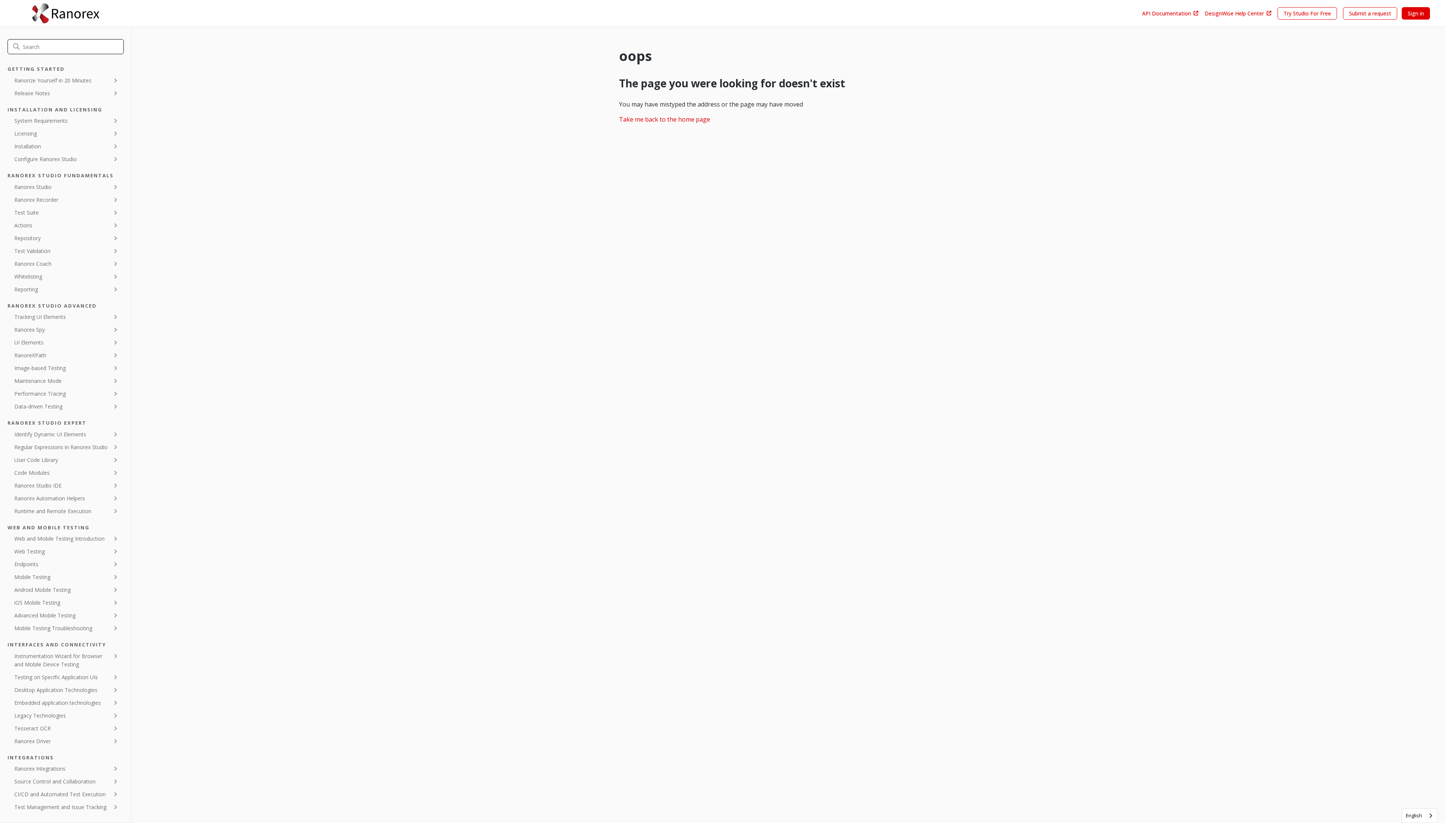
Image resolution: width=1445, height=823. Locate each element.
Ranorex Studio (33, 187)
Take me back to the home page (664, 119)
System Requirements (41, 120)
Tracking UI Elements (40, 316)
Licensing (25, 133)
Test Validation (32, 251)
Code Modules (32, 472)
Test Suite (26, 212)
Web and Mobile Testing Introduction (59, 538)
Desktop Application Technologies (55, 689)
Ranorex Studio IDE (38, 485)
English (1414, 815)
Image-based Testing (40, 368)
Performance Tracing (40, 393)
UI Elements (29, 342)
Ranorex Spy (29, 329)
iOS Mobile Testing (37, 602)
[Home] (66, 13)
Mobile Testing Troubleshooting (53, 628)
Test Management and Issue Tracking (60, 807)
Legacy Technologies (40, 715)
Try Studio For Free (1307, 13)
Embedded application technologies (57, 702)
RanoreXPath (30, 355)
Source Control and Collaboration (55, 781)
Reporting (26, 289)
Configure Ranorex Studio (45, 159)
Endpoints (26, 564)
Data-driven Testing (38, 406)
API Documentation (1166, 13)
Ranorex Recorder (36, 199)
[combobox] (1419, 815)
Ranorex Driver (32, 741)
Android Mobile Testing (42, 589)
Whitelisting (28, 276)
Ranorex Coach (33, 263)
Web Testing (29, 551)
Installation (27, 146)
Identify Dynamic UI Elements (50, 434)
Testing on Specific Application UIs (56, 677)
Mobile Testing (32, 577)
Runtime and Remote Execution (52, 511)
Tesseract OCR (32, 728)
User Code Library (36, 459)
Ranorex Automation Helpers (49, 498)
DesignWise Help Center (1234, 13)
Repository (27, 238)
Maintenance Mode (38, 380)
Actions (23, 225)
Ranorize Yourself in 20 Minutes (52, 80)
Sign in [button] (1416, 13)
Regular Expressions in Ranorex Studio (61, 447)
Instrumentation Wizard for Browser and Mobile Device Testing (58, 660)
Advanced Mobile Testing (45, 615)
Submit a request (1370, 13)
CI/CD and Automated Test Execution (60, 794)
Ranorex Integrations (39, 768)
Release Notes (32, 93)
